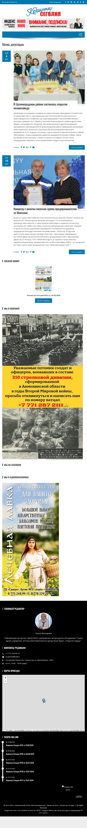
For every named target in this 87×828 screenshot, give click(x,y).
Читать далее (76, 147)
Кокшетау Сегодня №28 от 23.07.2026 (20, 771)
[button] (43, 700)
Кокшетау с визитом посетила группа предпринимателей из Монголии (45, 211)
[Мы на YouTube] (83, 2)
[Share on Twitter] (23, 147)
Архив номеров (43, 300)
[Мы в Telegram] (77, 2)
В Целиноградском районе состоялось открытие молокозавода (40, 106)
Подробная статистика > (79, 796)
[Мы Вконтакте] (74, 2)
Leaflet (10, 730)
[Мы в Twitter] (68, 2)
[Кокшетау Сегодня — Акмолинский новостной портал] (43, 11)
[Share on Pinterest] (30, 147)
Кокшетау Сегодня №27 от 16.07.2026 (19, 780)
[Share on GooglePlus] (27, 147)
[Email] (33, 147)
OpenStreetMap (19, 730)
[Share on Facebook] (21, 147)
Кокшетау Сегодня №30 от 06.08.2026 (20, 754)
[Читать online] (43, 278)
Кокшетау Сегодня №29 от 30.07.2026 (20, 762)
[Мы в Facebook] (65, 2)
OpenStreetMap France (77, 730)
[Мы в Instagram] (71, 2)
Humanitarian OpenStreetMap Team (52, 730)
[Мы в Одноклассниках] (80, 2)
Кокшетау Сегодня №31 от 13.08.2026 (19, 745)
